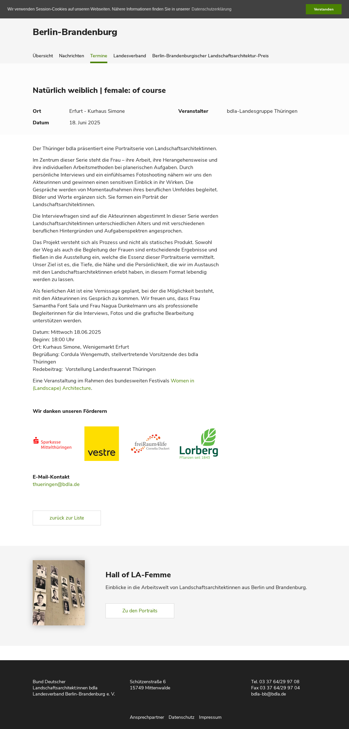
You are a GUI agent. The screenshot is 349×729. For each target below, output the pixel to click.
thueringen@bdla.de (56, 484)
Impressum (210, 717)
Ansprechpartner (147, 717)
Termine (98, 56)
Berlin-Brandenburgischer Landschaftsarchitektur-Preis (210, 56)
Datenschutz (181, 717)
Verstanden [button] (324, 9)
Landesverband (129, 56)
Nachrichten (71, 56)
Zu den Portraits (139, 611)
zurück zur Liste (67, 518)
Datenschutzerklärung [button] (211, 9)
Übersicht (43, 56)
